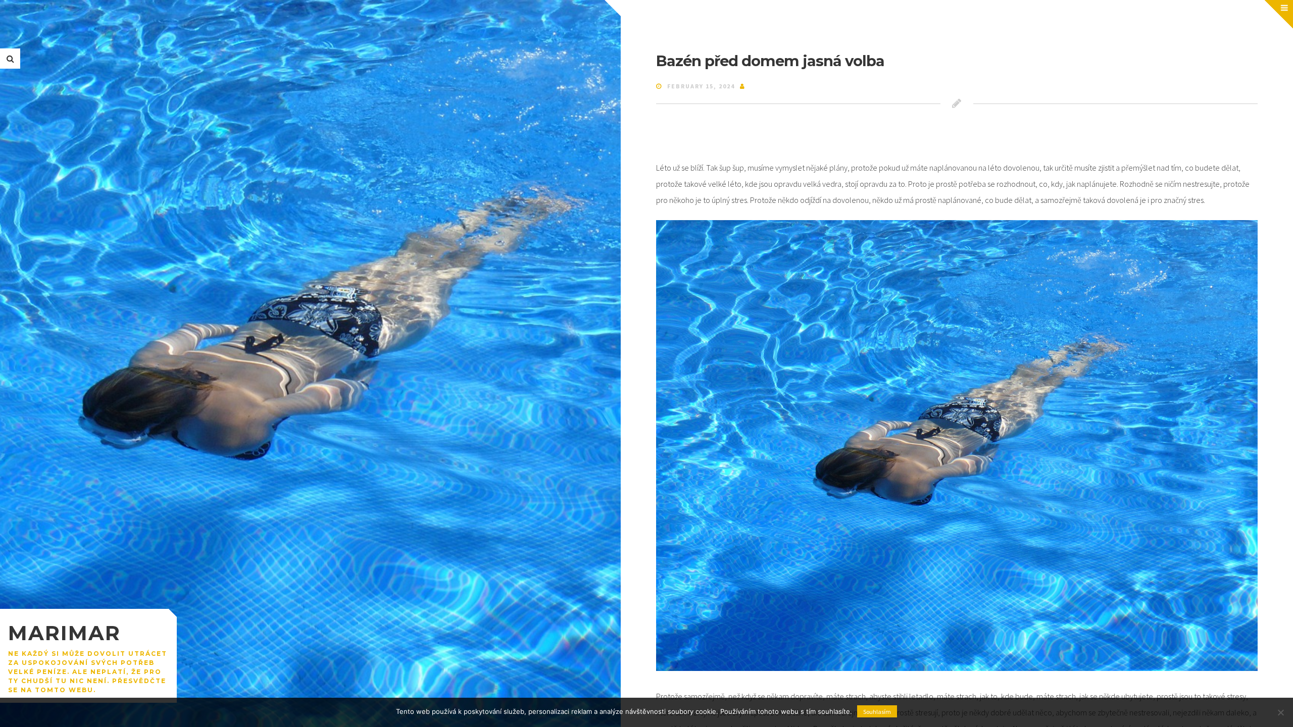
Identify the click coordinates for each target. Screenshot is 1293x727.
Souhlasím (877, 711)
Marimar (64, 632)
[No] (1280, 712)
